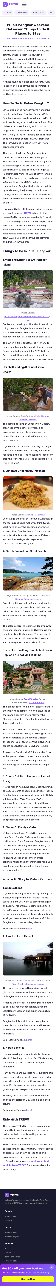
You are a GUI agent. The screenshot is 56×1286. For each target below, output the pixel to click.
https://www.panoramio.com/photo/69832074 (26, 316)
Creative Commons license (28, 599)
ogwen (28, 320)
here (28, 928)
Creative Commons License (31, 984)
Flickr (37, 416)
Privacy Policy (11, 1261)
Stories (7, 12)
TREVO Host (21, 12)
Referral (8, 1220)
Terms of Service (12, 1257)
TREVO (13, 4)
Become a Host (11, 1232)
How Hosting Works (13, 1237)
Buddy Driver (38, 12)
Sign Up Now (28, 1279)
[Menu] (24, 4)
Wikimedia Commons (35, 515)
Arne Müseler (31, 699)
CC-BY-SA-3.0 (36, 702)
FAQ (51, 12)
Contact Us (10, 1253)
